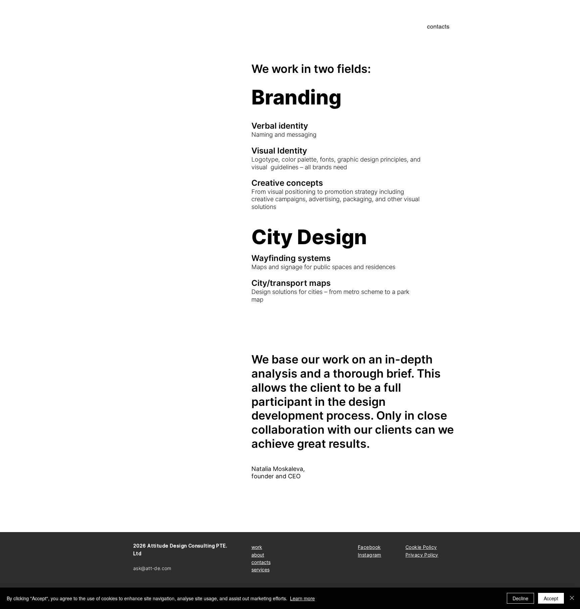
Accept (551, 598)
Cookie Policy (421, 547)
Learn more (302, 598)
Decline (520, 598)
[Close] (572, 598)
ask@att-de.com (152, 568)
